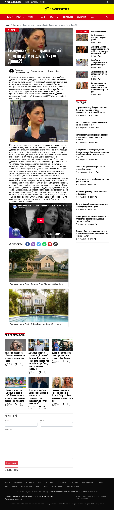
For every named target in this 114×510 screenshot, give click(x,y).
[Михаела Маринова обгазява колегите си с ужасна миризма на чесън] (15, 350)
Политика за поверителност (60, 492)
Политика (54, 16)
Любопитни (33, 16)
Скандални (81, 16)
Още (92, 16)
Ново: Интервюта (72, 486)
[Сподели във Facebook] (27, 244)
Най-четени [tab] (82, 31)
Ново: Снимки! (57, 486)
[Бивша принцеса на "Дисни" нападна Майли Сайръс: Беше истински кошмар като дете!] (62, 388)
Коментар (9, 429)
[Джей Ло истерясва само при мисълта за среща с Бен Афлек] (62, 350)
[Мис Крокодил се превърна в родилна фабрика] (82, 40)
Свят (43, 16)
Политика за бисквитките (14, 499)
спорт (14, 486)
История (100, 482)
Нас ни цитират (26, 486)
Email (42, 420)
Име (7, 420)
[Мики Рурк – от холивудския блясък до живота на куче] (82, 66)
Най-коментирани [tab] (98, 31)
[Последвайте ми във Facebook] (103, 1)
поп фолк (63, 147)
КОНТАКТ (42, 2)
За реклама (34, 2)
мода (46, 486)
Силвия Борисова (22, 72)
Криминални (68, 16)
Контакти (16, 496)
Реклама (8, 496)
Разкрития (20, 16)
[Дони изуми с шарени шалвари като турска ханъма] (82, 77)
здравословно (87, 482)
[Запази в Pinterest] (50, 244)
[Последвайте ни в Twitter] (107, 1)
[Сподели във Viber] (33, 244)
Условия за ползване (80, 492)
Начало (27, 2)
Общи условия (26, 496)
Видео (38, 486)
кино (6, 486)
